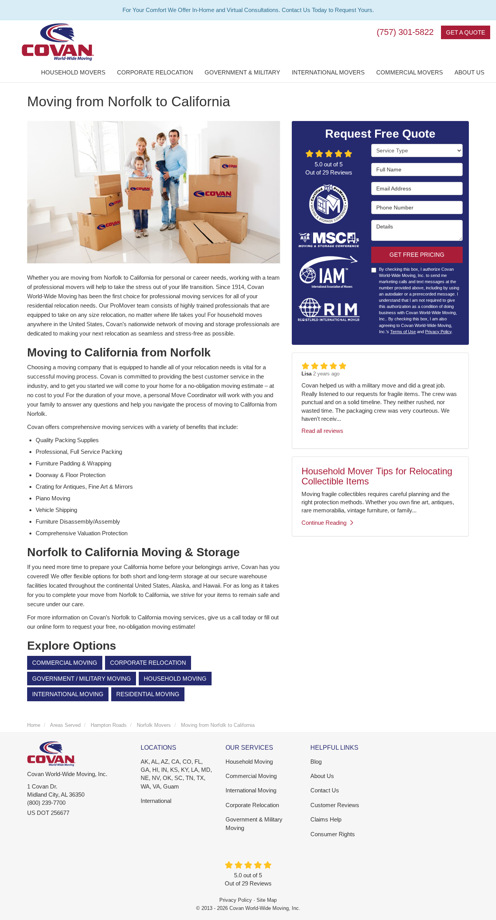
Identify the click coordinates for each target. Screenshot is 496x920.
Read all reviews (322, 430)
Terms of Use (403, 331)
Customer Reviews (334, 805)
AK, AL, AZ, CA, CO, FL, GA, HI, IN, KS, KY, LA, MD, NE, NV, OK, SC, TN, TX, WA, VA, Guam (176, 774)
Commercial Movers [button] (409, 72)
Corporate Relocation (148, 662)
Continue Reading (323, 522)
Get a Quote (465, 32)
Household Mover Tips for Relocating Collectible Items (376, 476)
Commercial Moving (64, 662)
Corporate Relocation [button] (155, 72)
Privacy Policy (438, 331)
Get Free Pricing (416, 254)
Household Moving (175, 678)
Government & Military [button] (242, 72)
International (156, 800)
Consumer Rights (332, 834)
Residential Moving (147, 694)
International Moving (67, 694)
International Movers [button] (328, 72)
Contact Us (324, 790)
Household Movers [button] (73, 72)
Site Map (267, 900)
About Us (322, 776)
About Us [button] (469, 72)
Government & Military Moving (254, 823)
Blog (316, 761)
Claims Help (325, 819)
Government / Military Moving (81, 678)
